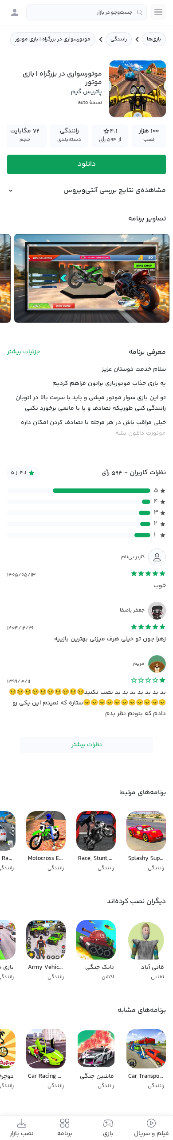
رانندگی (118, 39)
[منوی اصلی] (158, 12)
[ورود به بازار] (15, 12)
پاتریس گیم (86, 92)
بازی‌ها (154, 39)
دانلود (87, 164)
